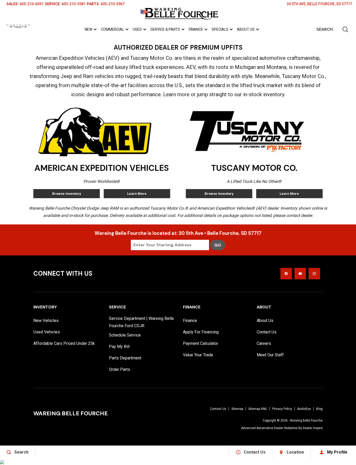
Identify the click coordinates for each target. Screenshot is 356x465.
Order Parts (119, 369)
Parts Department (125, 358)
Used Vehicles (46, 332)
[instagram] (314, 273)
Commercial (112, 29)
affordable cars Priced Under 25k (64, 343)
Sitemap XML (257, 409)
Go (217, 245)
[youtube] (300, 273)
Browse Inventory (66, 194)
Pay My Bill (119, 346)
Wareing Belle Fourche (306, 420)
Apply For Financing (201, 332)
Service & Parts (165, 30)
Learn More (136, 194)
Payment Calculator (200, 343)
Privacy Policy (282, 409)
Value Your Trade (198, 354)
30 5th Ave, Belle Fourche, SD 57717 (319, 4)
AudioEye (304, 409)
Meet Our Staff (270, 354)
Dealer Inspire (313, 428)
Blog (319, 409)
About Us (246, 29)
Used (137, 29)
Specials (220, 29)
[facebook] (286, 273)
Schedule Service (125, 335)
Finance (196, 29)
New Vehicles (46, 320)
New (88, 29)
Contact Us (267, 332)
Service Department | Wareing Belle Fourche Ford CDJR (141, 322)
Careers (264, 343)
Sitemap (237, 409)
